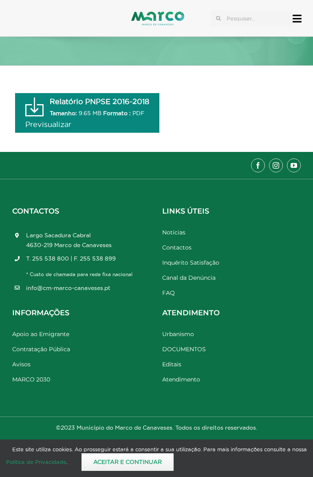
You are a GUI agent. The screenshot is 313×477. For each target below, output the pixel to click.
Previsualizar (48, 124)
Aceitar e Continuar (127, 462)
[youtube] (294, 165)
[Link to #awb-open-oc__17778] (297, 18)
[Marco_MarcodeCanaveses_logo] (157, 15)
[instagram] (276, 165)
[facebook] (258, 165)
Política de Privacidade (36, 462)
